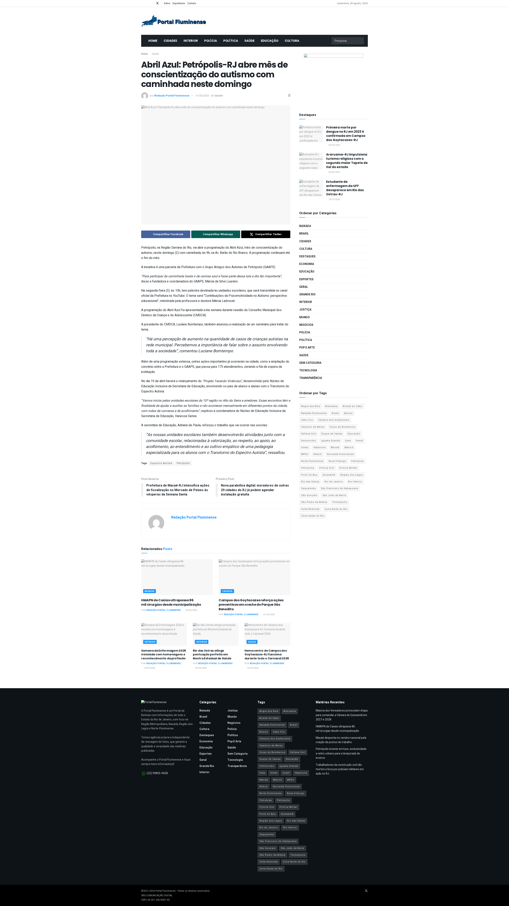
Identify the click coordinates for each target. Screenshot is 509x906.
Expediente (179, 3)
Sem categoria (310, 363)
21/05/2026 (268, 614)
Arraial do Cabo (352, 406)
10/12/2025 (334, 199)
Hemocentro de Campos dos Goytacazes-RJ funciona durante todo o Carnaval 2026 (267, 654)
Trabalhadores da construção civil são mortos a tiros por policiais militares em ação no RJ (340, 769)
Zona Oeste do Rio (312, 516)
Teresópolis (339, 502)
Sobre (167, 3)
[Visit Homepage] (173, 21)
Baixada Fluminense (314, 413)
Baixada (149, 591)
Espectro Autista (161, 463)
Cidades (170, 41)
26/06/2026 (191, 610)
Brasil (304, 234)
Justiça (305, 310)
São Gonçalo (309, 495)
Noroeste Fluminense (340, 454)
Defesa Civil (308, 433)
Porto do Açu (309, 475)
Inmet (359, 440)
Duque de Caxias (331, 433)
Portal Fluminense (165, 891)
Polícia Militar (348, 468)
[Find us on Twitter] (157, 3)
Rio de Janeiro (333, 481)
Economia (306, 264)
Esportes (306, 279)
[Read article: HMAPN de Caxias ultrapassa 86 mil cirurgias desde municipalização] (177, 577)
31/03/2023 (202, 95)
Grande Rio (307, 294)
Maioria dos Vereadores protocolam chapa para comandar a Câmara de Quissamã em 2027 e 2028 (342, 715)
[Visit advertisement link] (333, 78)
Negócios (306, 325)
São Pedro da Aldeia (314, 502)
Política (230, 41)
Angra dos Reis (310, 406)
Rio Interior (355, 481)
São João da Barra (334, 495)
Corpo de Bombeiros (342, 427)
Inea (348, 440)
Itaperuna (320, 447)
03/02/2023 (334, 145)
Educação (269, 41)
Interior (191, 41)
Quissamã (329, 475)
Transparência (310, 378)
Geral (303, 287)
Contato (191, 3)
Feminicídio (308, 440)
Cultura (292, 41)
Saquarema (308, 488)
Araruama (331, 406)
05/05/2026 (201, 668)
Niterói (318, 454)
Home (152, 41)
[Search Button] (360, 40)
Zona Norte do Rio (336, 509)
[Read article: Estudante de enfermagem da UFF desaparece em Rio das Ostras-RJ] (311, 188)
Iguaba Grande (330, 440)
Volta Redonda (310, 509)
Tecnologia (308, 370)
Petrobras (357, 461)
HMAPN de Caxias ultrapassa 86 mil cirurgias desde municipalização (171, 602)
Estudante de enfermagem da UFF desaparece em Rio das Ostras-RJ (345, 188)
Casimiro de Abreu (312, 427)
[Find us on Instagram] (152, 3)
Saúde (249, 41)
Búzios (348, 413)
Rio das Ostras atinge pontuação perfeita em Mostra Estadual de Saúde (212, 654)
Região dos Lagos (351, 475)
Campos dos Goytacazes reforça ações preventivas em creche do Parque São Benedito (251, 604)
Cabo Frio (307, 420)
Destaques (307, 256)
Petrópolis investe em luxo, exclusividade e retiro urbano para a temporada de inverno (341, 753)
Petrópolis (183, 463)
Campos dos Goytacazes (333, 420)
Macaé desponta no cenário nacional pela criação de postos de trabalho (341, 740)
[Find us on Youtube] (147, 3)
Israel (304, 447)
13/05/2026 (149, 668)
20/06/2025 (334, 172)
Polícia (210, 41)
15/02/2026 (252, 668)
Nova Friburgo (337, 461)
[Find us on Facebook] (142, 3)
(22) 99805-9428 (157, 773)
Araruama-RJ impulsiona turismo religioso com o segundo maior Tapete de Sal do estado (347, 160)
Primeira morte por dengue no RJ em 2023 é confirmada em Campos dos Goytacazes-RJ (345, 133)
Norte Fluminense (312, 461)
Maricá (349, 447)
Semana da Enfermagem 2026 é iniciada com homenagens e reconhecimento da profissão (163, 654)
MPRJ (304, 454)
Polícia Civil (326, 468)
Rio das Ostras (310, 481)
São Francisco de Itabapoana (339, 488)
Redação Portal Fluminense (171, 95)
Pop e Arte (307, 347)
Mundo (304, 317)
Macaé (335, 447)
